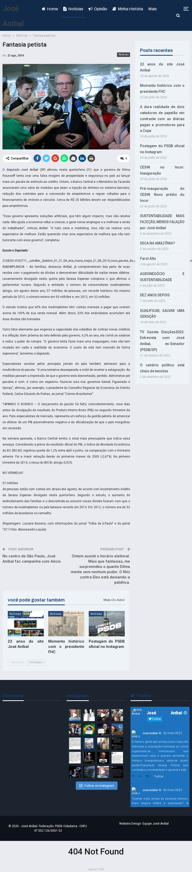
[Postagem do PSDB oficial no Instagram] (107, 623)
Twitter (159, 776)
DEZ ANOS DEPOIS (155, 295)
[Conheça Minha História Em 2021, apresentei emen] (75, 772)
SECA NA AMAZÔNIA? (157, 243)
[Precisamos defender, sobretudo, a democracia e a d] (89, 758)
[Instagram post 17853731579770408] (103, 772)
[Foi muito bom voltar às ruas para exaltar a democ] (103, 715)
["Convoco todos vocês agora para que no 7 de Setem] (75, 758)
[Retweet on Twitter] (140, 776)
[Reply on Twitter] (133, 776)
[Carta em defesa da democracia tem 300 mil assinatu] (75, 743)
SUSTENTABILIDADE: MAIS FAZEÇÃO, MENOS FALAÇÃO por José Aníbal (162, 222)
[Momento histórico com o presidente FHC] (66, 623)
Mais (152, 9)
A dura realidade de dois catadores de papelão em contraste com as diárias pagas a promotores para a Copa (162, 119)
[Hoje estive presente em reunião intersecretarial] (103, 743)
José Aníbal (150, 733)
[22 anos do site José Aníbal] (26, 623)
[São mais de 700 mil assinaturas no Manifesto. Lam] (89, 729)
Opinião (100, 9)
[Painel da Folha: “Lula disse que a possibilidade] (117, 772)
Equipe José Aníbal (155, 823)
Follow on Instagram (99, 786)
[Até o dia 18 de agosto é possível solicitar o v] (89, 772)
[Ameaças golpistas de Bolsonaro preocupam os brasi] (117, 758)
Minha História (130, 9)
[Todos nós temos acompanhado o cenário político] (103, 758)
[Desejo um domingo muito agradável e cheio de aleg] (117, 729)
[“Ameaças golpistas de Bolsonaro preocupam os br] (117, 743)
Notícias (75, 9)
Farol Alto (148, 258)
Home (52, 9)
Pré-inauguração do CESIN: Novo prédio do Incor (162, 195)
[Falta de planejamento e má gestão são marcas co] (89, 743)
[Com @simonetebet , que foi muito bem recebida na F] (75, 729)
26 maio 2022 (172, 733)
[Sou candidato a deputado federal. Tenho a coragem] (75, 715)
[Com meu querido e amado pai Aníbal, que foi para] (89, 715)
